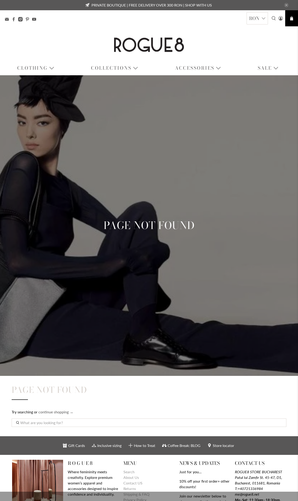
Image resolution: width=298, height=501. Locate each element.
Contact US (132, 483)
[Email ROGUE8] (8, 19)
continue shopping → (55, 412)
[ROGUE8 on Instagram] (21, 19)
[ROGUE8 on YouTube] (35, 19)
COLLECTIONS (111, 68)
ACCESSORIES (194, 68)
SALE (265, 68)
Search (129, 472)
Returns (129, 488)
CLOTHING (32, 68)
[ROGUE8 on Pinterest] (28, 19)
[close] (286, 5)
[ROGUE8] (149, 45)
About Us (131, 477)
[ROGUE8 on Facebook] (14, 19)
